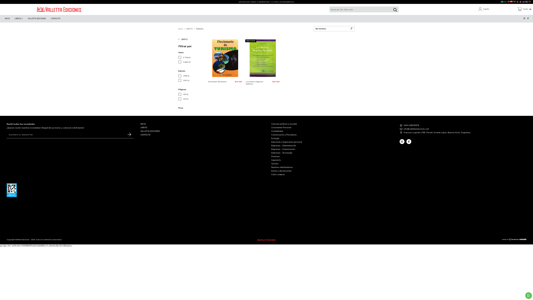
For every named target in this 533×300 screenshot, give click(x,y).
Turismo (274, 163)
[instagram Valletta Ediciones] (4, 2)
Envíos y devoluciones (281, 171)
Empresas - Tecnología (281, 153)
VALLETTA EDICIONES (37, 18)
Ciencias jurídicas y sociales (284, 124)
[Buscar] (395, 10)
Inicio (180, 29)
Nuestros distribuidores (282, 167)
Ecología (275, 138)
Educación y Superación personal (286, 142)
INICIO (7, 18)
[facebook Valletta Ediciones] (7, 2)
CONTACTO (55, 18)
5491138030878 (411, 125)
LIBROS (18, 18)
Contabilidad (277, 131)
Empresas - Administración (283, 145)
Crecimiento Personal (281, 127)
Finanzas (275, 156)
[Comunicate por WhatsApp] (528, 295)
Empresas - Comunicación (283, 149)
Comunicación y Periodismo (284, 135)
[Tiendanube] (510, 240)
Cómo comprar (278, 174)
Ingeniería (276, 160)
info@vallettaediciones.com (416, 129)
